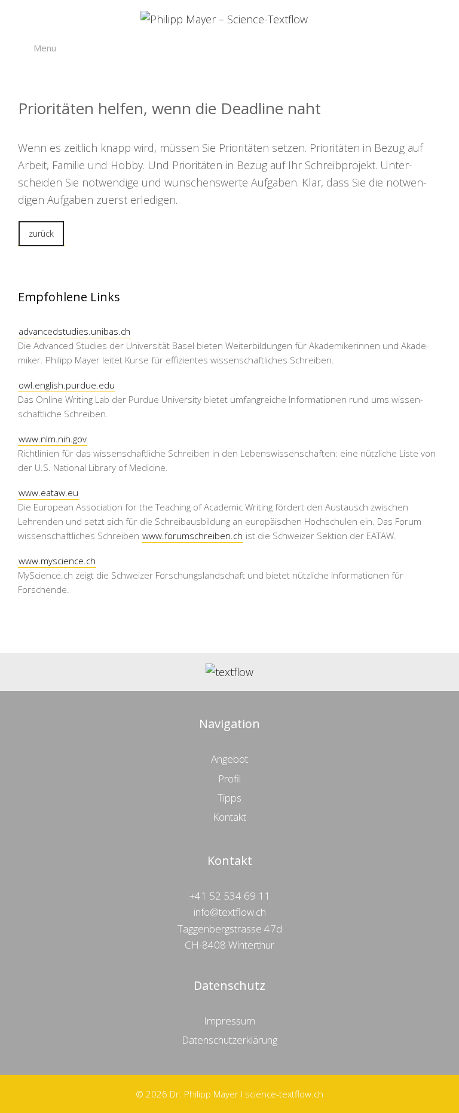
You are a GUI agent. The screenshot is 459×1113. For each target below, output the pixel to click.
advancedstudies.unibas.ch (74, 331)
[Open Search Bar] (433, 48)
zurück (41, 233)
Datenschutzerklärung (229, 1040)
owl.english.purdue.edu (67, 385)
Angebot (229, 759)
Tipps (229, 798)
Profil (229, 778)
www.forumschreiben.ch (192, 536)
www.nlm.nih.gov (53, 439)
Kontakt (229, 817)
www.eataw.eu (48, 493)
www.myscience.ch (57, 561)
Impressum (229, 1021)
